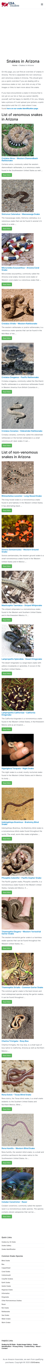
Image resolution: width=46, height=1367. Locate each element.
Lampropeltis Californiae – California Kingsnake (18, 714)
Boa (3, 1264)
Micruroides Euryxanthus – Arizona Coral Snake (20, 269)
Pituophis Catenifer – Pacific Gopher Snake (21, 878)
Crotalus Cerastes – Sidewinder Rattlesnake (22, 431)
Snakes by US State (9, 1242)
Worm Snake (6, 1322)
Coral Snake (6, 1271)
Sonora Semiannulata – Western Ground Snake (20, 550)
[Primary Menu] (42, 4)
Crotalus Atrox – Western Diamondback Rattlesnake (20, 159)
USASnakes (35, 1362)
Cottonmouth (6, 1275)
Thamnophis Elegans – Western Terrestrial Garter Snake (21, 932)
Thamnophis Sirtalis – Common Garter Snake (22, 987)
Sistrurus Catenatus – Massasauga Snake (21, 214)
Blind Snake (6, 1260)
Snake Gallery (6, 1245)
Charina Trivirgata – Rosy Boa (15, 1041)
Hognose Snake (7, 1290)
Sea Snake (5, 1315)
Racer (4, 1304)
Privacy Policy (18, 1346)
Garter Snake (6, 1286)
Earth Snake (6, 1282)
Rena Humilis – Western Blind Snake (18, 1148)
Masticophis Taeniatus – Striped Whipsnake (22, 605)
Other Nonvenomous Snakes (12, 1300)
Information (6, 1293)
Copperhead (6, 1268)
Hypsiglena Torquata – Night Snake (18, 768)
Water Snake (6, 1319)
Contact (4, 1348)
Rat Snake (5, 1308)
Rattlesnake (6, 1311)
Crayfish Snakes (7, 1279)
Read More (7, 175)
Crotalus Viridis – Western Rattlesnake (19, 323)
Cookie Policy (29, 1346)
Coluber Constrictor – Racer (14, 1202)
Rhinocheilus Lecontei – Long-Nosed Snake (22, 496)
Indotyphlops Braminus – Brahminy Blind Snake (20, 823)
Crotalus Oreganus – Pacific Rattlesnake (20, 377)
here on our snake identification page (22, 108)
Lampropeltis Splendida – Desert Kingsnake (22, 659)
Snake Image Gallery (24, 1344)
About (38, 1346)
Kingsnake (5, 1297)
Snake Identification (9, 1249)
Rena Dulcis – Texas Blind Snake (16, 1095)
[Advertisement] (23, 33)
